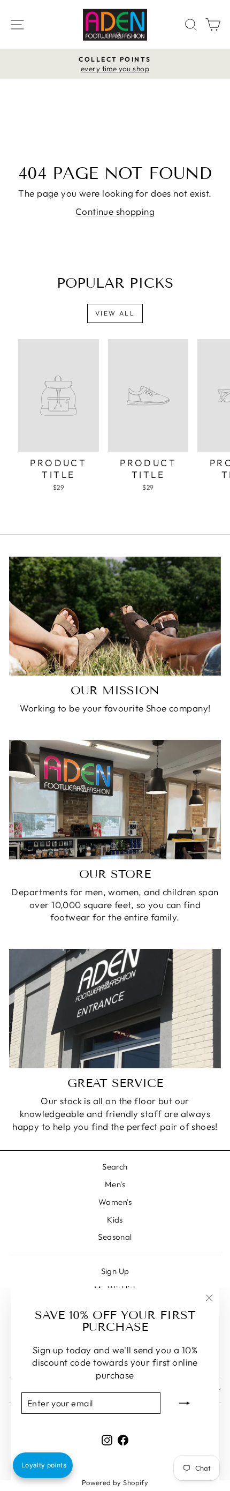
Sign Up (115, 1271)
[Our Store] (115, 799)
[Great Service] (115, 1008)
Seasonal (115, 1237)
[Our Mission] (115, 616)
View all (115, 313)
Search (115, 1167)
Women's (115, 1202)
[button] (43, 1465)
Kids (115, 1220)
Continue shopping (115, 211)
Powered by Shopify (115, 1482)
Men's (115, 1184)
